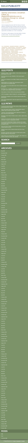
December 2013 (4, 312)
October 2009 (3, 408)
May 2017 (3, 257)
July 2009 (3, 412)
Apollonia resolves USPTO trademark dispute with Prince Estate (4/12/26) (12, 130)
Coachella (21, 46)
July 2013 (3, 321)
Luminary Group (14, 51)
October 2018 (3, 238)
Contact (23, 441)
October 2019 (3, 227)
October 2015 (3, 281)
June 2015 (3, 290)
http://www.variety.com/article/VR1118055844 (10, 36)
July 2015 (3, 288)
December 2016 (4, 264)
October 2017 (3, 251)
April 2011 (3, 373)
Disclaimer (18, 441)
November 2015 (4, 279)
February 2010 (4, 399)
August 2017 (3, 253)
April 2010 (3, 395)
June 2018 (3, 242)
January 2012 (3, 356)
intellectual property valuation (13, 48)
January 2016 (3, 277)
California (6, 46)
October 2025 (3, 155)
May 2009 (3, 417)
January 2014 (3, 310)
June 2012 (3, 347)
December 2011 (4, 358)
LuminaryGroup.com (6, 52)
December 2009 (4, 404)
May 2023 (3, 183)
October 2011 (3, 362)
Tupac (24, 54)
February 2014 (4, 308)
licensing (12, 49)
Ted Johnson (19, 54)
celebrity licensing (14, 46)
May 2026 (3, 150)
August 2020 (3, 214)
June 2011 (3, 369)
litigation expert (18, 49)
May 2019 (3, 231)
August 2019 (3, 229)
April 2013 (3, 327)
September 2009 (4, 410)
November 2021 (4, 203)
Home (14, 441)
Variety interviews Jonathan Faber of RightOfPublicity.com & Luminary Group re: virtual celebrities (13, 16)
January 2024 (3, 177)
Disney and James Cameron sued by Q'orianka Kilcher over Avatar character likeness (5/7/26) (13, 127)
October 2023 (3, 179)
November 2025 (4, 153)
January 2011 (3, 380)
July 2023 (3, 181)
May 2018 (3, 244)
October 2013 (3, 314)
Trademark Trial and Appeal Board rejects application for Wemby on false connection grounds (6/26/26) (13, 113)
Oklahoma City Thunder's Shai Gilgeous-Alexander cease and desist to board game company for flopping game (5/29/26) (14, 119)
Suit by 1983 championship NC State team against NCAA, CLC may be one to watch (14, 100)
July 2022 (3, 194)
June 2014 (3, 305)
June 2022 (3, 196)
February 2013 (4, 332)
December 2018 (4, 236)
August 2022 (3, 192)
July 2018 (3, 240)
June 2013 (3, 323)
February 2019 (4, 233)
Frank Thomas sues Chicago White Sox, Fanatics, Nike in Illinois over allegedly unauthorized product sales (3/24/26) (14, 136)
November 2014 (4, 301)
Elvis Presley (19, 47)
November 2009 (4, 406)
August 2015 (3, 286)
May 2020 (3, 218)
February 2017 (4, 262)
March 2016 (3, 275)
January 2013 (3, 334)
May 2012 (3, 349)
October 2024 (3, 161)
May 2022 (3, 198)
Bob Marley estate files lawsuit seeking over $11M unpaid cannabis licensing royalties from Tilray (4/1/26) (13, 133)
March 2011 (3, 375)
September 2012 (4, 340)
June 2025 (3, 157)
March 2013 (3, 329)
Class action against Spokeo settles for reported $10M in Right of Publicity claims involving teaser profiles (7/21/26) (13, 110)
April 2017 (3, 260)
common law (4, 47)
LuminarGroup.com (6, 51)
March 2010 (3, 397)
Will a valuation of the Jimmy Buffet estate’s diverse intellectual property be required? (14, 86)
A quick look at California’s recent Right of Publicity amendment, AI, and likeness (14, 80)
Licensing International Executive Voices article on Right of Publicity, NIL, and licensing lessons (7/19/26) (14, 107)
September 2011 (4, 364)
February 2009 (4, 421)
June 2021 (3, 205)
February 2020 (4, 222)
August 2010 (3, 388)
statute (13, 54)
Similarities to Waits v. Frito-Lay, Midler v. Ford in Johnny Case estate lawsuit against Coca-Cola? (13, 73)
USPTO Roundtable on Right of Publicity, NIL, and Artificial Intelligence (13, 94)
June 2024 (3, 168)
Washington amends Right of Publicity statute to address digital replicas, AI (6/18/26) (14, 116)
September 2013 (4, 316)
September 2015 (4, 284)
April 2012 (3, 351)
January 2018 (3, 249)
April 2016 (3, 273)
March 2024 (3, 172)
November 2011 (4, 360)
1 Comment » (9, 21)
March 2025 (3, 159)
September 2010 (4, 386)
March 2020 (3, 220)
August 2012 (3, 343)
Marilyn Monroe (14, 52)
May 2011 (3, 371)
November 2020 (4, 209)
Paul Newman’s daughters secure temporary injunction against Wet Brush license (13, 97)
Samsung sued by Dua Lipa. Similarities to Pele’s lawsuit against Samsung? (12, 77)
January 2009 (3, 423)
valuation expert (5, 55)
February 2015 (4, 297)
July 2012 (3, 345)
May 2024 (3, 170)
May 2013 (3, 325)
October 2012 (3, 338)
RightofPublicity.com (6, 54)
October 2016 (3, 266)
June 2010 (3, 393)
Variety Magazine (14, 55)
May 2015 (3, 292)
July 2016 (3, 268)
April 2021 (3, 207)
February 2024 (4, 174)
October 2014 (3, 303)
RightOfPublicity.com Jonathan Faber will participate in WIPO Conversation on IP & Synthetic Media (12, 83)
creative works (11, 47)
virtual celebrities (18, 60)
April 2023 (3, 185)
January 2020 (3, 225)
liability (7, 49)
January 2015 (3, 299)
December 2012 (4, 336)
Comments (4, 438)
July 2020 (3, 216)
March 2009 (3, 419)
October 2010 (3, 384)
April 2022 (3, 201)
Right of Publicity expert (12, 53)
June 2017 (3, 255)
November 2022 (4, 190)
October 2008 (3, 428)
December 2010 (4, 382)
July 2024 (3, 166)
